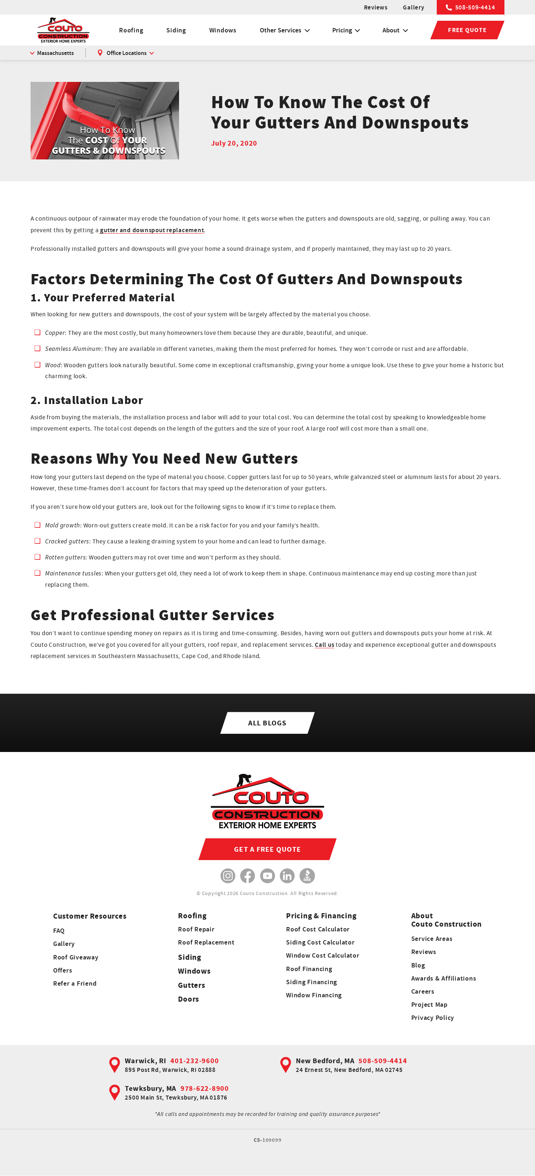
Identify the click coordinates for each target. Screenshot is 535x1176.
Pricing (342, 30)
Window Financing (314, 995)
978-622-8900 (205, 1088)
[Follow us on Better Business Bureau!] (307, 876)
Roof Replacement (206, 942)
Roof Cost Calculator (318, 929)
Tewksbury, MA (150, 1088)
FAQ (59, 930)
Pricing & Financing (321, 915)
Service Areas (432, 938)
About (391, 30)
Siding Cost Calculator (320, 942)
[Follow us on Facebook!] (247, 876)
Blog (418, 965)
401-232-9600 (194, 1060)
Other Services (280, 30)
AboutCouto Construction (446, 919)
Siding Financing (311, 982)
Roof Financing (309, 969)
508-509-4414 (475, 7)
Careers (423, 991)
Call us (324, 645)
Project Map (429, 1004)
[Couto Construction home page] (63, 30)
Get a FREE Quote (267, 849)
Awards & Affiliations (443, 978)
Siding (176, 30)
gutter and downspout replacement (151, 230)
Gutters (191, 985)
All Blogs (267, 723)
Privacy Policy (433, 1017)
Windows (223, 30)
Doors (188, 999)
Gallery (413, 7)
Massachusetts (55, 52)
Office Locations (127, 52)
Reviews (376, 7)
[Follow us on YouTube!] (268, 876)
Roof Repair (196, 929)
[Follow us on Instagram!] (228, 876)
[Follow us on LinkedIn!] (287, 876)
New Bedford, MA (325, 1060)
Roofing (131, 30)
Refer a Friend (75, 983)
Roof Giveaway (76, 957)
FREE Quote (467, 30)
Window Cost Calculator (323, 955)
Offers (62, 970)
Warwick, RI (145, 1060)
